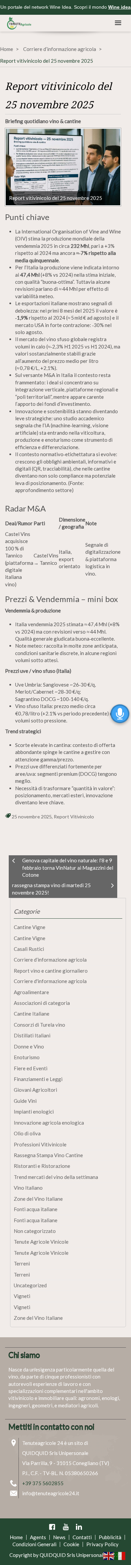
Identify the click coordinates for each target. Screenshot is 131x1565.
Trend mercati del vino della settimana (56, 1177)
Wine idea (119, 7)
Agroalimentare (31, 992)
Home (6, 49)
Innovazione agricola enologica (49, 1123)
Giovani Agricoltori (35, 1090)
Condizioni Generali (34, 1544)
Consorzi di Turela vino (39, 1025)
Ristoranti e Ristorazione (42, 1166)
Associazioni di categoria (42, 1003)
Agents (38, 1537)
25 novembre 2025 (32, 816)
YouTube (65, 1527)
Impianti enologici (34, 1112)
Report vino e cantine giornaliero (51, 971)
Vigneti (22, 1296)
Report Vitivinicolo (74, 816)
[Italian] (120, 1555)
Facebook (52, 1527)
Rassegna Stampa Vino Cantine (48, 1155)
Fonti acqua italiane (35, 1209)
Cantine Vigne (29, 927)
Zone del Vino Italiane (38, 1199)
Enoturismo (27, 1057)
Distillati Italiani (32, 1035)
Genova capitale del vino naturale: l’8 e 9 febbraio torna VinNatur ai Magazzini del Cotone (67, 867)
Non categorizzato (35, 1231)
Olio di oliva (27, 1133)
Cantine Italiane (31, 1014)
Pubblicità (110, 1537)
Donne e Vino (29, 1046)
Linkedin (79, 1527)
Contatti (82, 1537)
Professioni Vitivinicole (40, 1144)
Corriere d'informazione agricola (50, 981)
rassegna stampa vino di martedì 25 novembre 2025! (51, 888)
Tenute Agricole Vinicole (41, 1242)
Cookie (71, 1544)
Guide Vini (25, 1101)
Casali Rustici (29, 949)
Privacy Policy (102, 1544)
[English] (109, 1555)
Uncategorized (30, 1285)
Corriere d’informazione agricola (59, 49)
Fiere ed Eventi (30, 1068)
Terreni (22, 1263)
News (59, 1537)
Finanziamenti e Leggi (38, 1079)
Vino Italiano (28, 1188)
